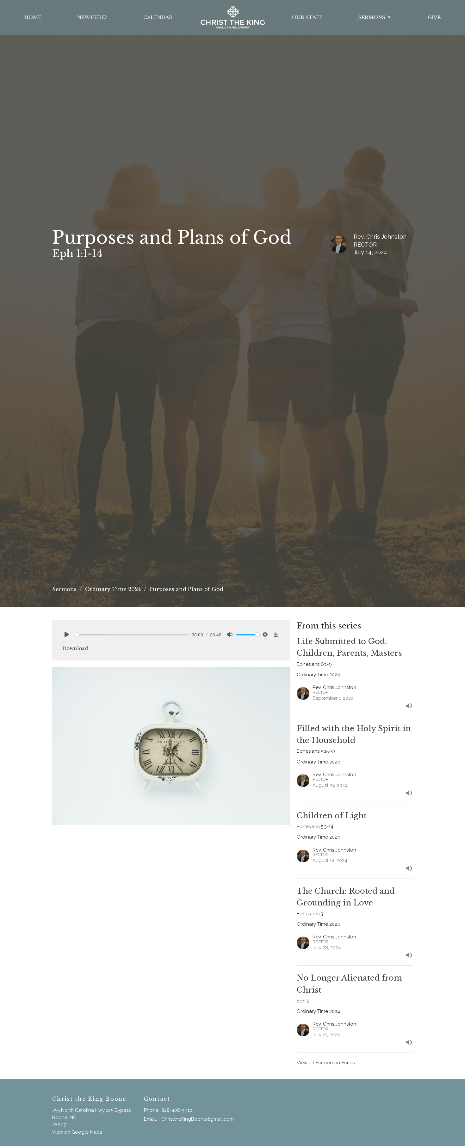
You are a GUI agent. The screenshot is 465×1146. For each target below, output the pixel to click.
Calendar (158, 17)
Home (32, 17)
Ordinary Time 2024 (113, 589)
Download (75, 648)
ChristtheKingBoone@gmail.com (197, 1119)
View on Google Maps (77, 1132)
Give (434, 17)
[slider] (132, 635)
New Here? (92, 17)
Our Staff (307, 17)
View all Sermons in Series (326, 1063)
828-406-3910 (176, 1110)
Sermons (371, 17)
